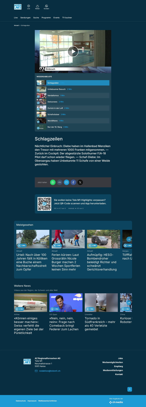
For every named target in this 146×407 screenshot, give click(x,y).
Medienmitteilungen (113, 370)
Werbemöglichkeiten (112, 362)
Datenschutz (21, 401)
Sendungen (25, 17)
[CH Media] (116, 402)
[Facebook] (73, 182)
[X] (80, 182)
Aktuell (16, 25)
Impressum (32, 401)
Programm (46, 17)
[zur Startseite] (17, 7)
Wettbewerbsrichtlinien (47, 401)
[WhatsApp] (53, 182)
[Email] (66, 182)
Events (56, 17)
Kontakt (119, 374)
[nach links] (17, 239)
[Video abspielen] (73, 51)
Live (16, 17)
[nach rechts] (128, 239)
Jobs (120, 358)
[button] (59, 182)
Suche (36, 17)
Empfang (118, 366)
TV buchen (67, 17)
